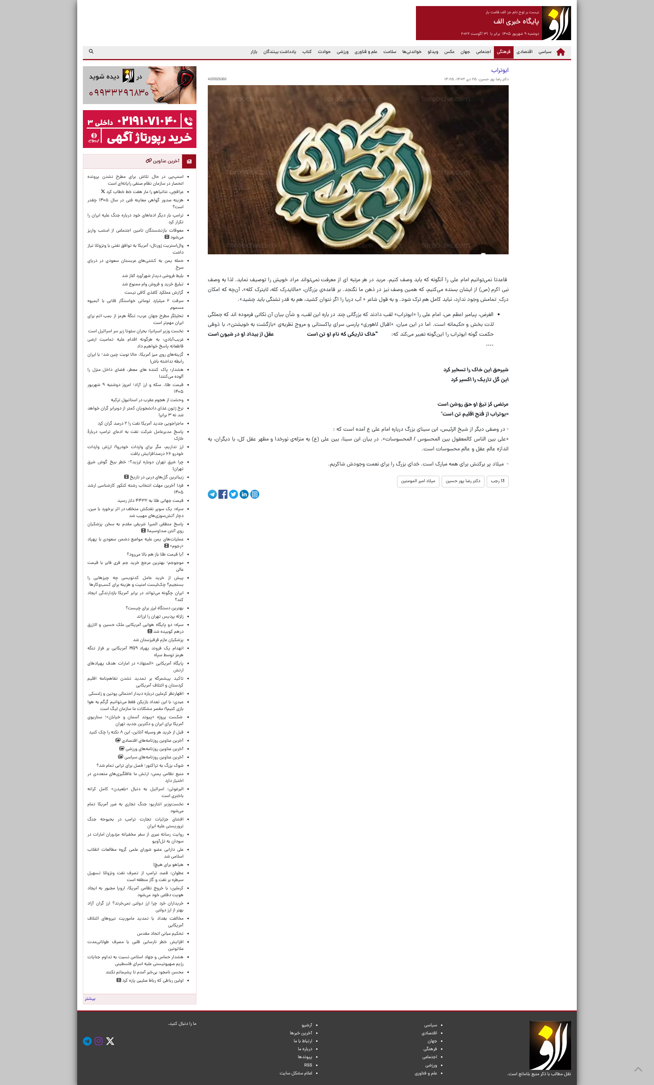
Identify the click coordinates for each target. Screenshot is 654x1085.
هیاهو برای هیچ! (168, 865)
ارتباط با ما (303, 1041)
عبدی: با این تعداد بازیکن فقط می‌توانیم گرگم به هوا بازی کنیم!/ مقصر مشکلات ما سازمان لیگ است (135, 706)
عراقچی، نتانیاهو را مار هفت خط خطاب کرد (144, 192)
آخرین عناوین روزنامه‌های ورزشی (154, 749)
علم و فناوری (366, 52)
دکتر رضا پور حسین (463, 481)
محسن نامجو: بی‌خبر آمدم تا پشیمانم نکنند (145, 972)
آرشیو (307, 1025)
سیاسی (545, 52)
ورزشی (343, 52)
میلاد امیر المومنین (418, 481)
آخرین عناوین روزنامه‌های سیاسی (153, 757)
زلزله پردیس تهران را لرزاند (160, 616)
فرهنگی (502, 52)
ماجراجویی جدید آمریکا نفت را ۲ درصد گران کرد (141, 423)
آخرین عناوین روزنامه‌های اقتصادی (152, 741)
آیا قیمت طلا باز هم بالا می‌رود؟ (155, 554)
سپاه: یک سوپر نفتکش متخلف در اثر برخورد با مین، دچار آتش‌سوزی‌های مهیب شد (135, 513)
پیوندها (305, 1057)
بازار (254, 52)
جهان (465, 52)
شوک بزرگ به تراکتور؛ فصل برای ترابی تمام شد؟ (139, 766)
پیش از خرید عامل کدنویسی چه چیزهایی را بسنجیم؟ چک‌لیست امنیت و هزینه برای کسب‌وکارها (135, 581)
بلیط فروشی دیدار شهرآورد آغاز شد (153, 276)
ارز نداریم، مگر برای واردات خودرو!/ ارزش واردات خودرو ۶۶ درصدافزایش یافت (135, 451)
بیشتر (90, 999)
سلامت (389, 52)
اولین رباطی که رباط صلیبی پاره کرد (152, 981)
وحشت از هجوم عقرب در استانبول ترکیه (147, 400)
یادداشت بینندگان (279, 52)
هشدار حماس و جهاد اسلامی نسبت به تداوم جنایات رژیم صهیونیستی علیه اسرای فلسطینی (135, 961)
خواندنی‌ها (412, 52)
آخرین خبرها (301, 1033)
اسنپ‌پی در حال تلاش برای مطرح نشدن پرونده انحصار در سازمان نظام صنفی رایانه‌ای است (135, 180)
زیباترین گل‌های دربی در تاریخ (156, 477)
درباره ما (305, 1049)
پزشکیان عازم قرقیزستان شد (158, 640)
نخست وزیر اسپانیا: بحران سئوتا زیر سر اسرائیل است (136, 331)
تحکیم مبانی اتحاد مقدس (160, 934)
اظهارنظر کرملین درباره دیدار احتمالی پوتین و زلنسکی (136, 694)
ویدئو (433, 52)
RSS (308, 1065)
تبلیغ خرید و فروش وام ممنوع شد (153, 284)
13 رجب (498, 481)
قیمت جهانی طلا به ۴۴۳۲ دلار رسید (150, 501)
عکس (449, 52)
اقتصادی (525, 52)
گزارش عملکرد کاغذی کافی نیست (154, 293)
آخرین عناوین (165, 161)
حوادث (324, 52)
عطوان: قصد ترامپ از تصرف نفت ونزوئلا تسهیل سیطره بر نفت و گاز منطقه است (135, 877)
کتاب (307, 52)
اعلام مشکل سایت (296, 1073)
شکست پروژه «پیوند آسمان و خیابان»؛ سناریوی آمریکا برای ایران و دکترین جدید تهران (135, 721)
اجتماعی (483, 52)
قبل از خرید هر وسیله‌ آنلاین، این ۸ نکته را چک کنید (136, 732)
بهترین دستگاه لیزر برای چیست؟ (155, 608)
